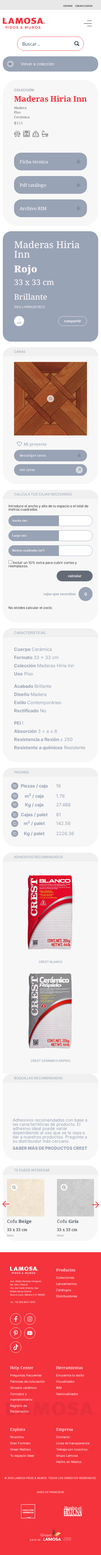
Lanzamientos (66, 1284)
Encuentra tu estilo (70, 1375)
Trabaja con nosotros (72, 1449)
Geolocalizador (67, 1394)
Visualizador (65, 1381)
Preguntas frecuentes (26, 1375)
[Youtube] (29, 1333)
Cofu (12, 1221)
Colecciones (65, 1278)
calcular (74, 575)
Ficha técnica (34, 162)
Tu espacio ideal (22, 1456)
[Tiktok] (15, 1347)
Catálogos (63, 1290)
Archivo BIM (33, 208)
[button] (87, 23)
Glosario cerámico (23, 1388)
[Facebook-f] (15, 1319)
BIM (59, 1388)
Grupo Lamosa (67, 1456)
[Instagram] (29, 1319)
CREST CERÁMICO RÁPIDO (50, 1061)
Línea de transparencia (72, 1443)
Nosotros (17, 1437)
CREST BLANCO (50, 962)
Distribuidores (66, 1296)
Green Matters (20, 1449)
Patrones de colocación (27, 1381)
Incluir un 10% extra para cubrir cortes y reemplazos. (42, 564)
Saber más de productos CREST (50, 1148)
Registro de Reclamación (19, 1408)
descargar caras (33, 455)
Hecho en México (69, 1462)
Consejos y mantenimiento (21, 1396)
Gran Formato (20, 1443)
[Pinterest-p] (15, 1333)
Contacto (63, 1437)
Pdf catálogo (33, 185)
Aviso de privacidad (50, 1492)
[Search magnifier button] (77, 44)
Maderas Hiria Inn (50, 98)
